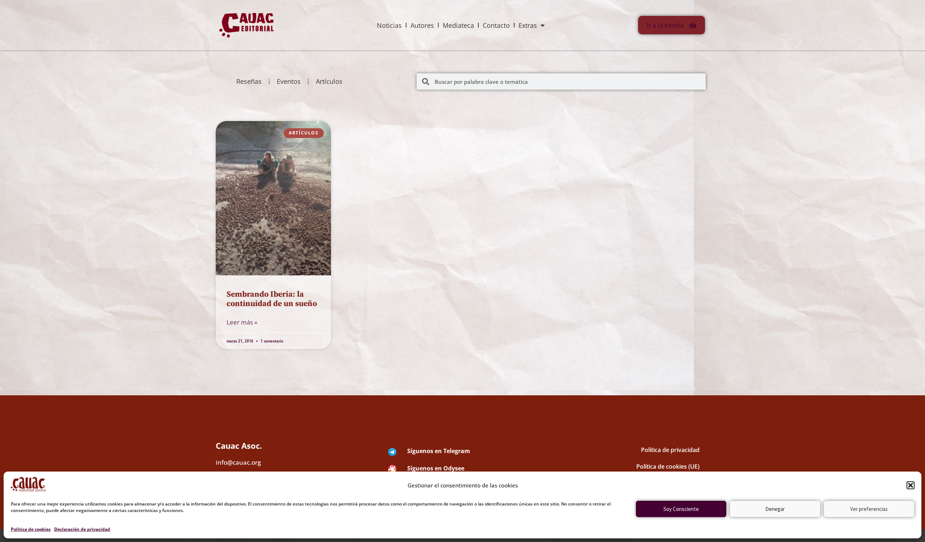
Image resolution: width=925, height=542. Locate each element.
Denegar (775, 509)
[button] (910, 485)
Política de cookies (31, 529)
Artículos (329, 81)
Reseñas (249, 81)
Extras (528, 25)
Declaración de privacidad (82, 529)
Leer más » (242, 322)
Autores (422, 25)
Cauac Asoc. (239, 445)
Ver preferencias (869, 509)
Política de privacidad (670, 450)
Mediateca (458, 25)
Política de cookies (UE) (668, 466)
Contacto (496, 25)
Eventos (289, 81)
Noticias (389, 25)
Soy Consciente (681, 509)
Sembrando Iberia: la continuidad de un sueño (272, 299)
